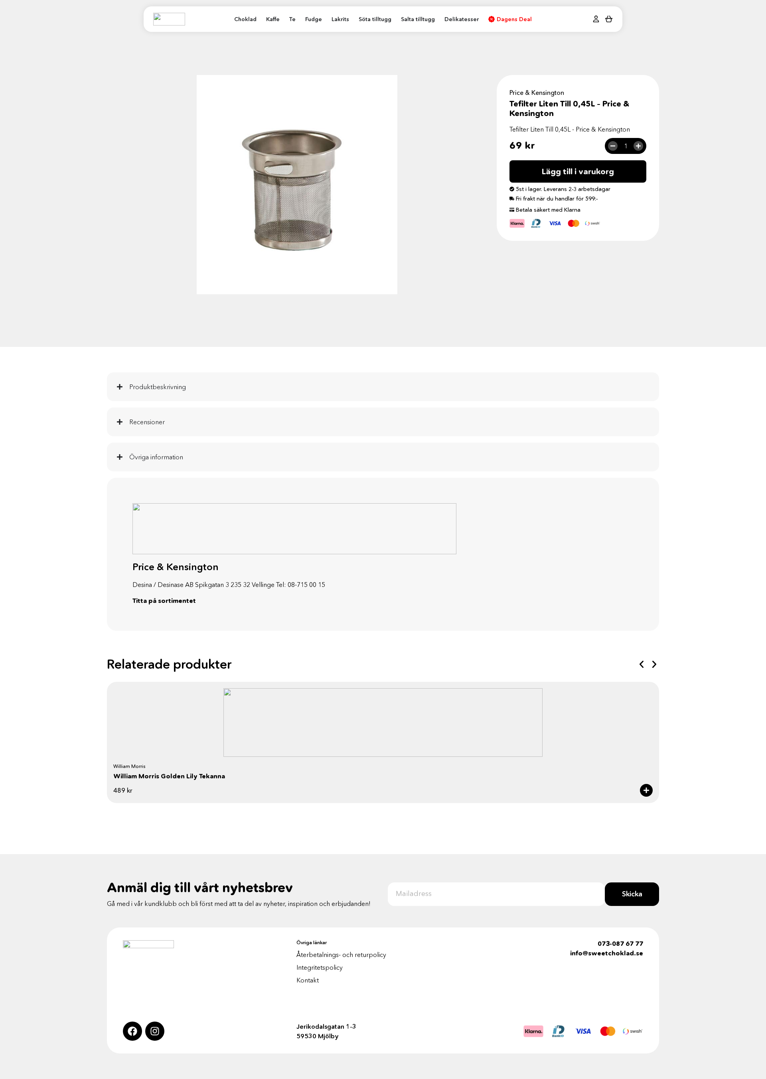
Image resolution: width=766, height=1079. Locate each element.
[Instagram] (154, 1031)
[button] (641, 664)
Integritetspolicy (319, 967)
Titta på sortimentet (164, 600)
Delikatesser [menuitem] (461, 19)
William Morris (129, 766)
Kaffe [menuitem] (273, 19)
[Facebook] (132, 1031)
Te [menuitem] (292, 19)
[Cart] (609, 18)
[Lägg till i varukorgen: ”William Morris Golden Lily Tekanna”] (646, 790)
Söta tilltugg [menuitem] (375, 19)
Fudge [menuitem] (313, 19)
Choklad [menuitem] (245, 19)
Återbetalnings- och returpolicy (341, 955)
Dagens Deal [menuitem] (514, 19)
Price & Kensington (536, 92)
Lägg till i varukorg (578, 171)
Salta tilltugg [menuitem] (418, 19)
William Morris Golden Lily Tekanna (169, 776)
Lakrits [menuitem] (340, 19)
